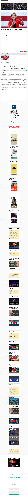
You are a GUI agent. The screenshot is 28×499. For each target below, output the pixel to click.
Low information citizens (13, 437)
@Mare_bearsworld (12, 334)
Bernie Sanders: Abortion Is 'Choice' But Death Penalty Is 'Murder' (13, 442)
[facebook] (18, 498)
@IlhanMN (13, 231)
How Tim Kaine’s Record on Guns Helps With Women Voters (13, 429)
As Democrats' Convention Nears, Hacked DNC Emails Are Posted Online (13, 434)
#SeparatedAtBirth (12, 253)
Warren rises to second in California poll (5, 61)
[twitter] (17, 498)
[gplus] (19, 498)
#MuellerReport (11, 388)
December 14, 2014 (15, 337)
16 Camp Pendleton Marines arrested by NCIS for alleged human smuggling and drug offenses (14, 478)
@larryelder (10, 335)
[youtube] (25, 498)
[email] (24, 498)
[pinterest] (26, 498)
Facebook (7, 46)
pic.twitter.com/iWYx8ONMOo (13, 450)
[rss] (22, 498)
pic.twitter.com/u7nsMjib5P (12, 336)
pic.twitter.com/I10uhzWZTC (14, 274)
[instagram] (21, 498)
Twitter (7, 45)
